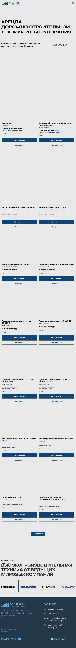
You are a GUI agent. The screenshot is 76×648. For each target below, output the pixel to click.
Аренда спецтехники (53, 609)
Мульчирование (51, 613)
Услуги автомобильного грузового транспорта (55, 619)
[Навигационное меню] (73, 3)
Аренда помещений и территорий (53, 626)
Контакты (11, 638)
